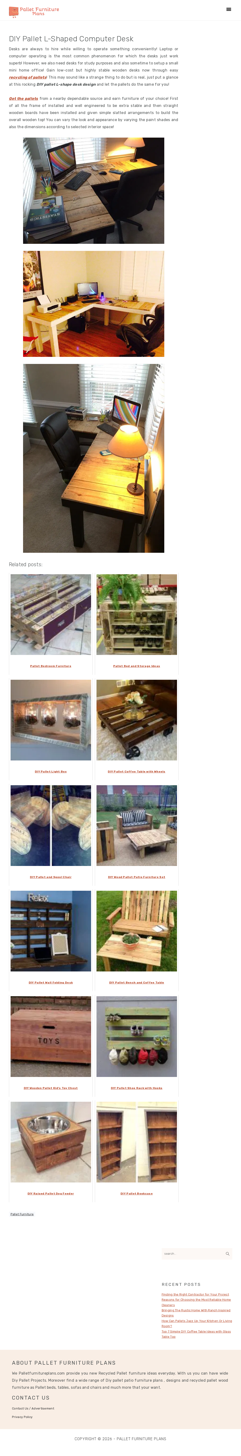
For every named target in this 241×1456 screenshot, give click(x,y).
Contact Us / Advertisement (33, 1408)
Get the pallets (23, 98)
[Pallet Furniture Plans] (34, 15)
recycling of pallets (28, 77)
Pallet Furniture (22, 1214)
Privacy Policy (22, 1417)
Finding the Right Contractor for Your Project (195, 1294)
